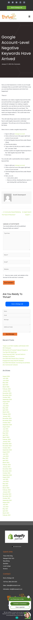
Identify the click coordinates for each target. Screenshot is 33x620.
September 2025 (7, 399)
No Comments (16, 64)
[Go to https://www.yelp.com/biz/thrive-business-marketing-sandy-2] (24, 2)
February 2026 (7, 389)
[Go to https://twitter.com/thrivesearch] (13, 2)
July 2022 (5, 479)
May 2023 (5, 458)
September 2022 (7, 475)
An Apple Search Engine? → (26, 212)
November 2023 (7, 445)
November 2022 (7, 471)
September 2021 (7, 500)
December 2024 (7, 418)
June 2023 (6, 456)
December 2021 (7, 494)
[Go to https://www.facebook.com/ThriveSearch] (20, 2)
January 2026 (6, 391)
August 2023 (6, 452)
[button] (17, 304)
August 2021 (6, 502)
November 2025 (7, 395)
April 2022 (5, 485)
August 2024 (6, 427)
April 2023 (5, 460)
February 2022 (7, 490)
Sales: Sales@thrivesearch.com (11, 585)
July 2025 (5, 403)
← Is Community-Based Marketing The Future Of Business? (11, 212)
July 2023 (5, 454)
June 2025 (6, 406)
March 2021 (6, 513)
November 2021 (7, 496)
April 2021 (5, 511)
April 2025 (5, 410)
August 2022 (6, 477)
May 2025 (5, 408)
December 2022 (7, 469)
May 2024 (5, 433)
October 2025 (6, 397)
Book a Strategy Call (8, 578)
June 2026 (6, 380)
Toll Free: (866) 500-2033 (10, 581)
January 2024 (6, 441)
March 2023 (6, 462)
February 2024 (7, 439)
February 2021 (7, 515)
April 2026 (5, 385)
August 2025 (6, 401)
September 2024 (7, 424)
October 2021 (6, 498)
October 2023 (6, 448)
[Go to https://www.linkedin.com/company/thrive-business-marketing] (16, 2)
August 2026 (6, 376)
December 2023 (7, 443)
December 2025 (7, 393)
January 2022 (6, 492)
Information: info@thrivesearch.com (12, 589)
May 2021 (5, 509)
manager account (20, 134)
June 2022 (6, 481)
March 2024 (6, 437)
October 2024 (6, 422)
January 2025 (6, 416)
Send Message (10, 334)
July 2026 (5, 378)
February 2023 (7, 464)
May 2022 (5, 483)
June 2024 (6, 431)
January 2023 (6, 467)
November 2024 (7, 420)
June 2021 (6, 506)
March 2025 (6, 412)
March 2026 (6, 387)
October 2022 (6, 473)
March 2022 (6, 488)
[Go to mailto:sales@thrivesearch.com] (9, 2)
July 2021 (5, 504)
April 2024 (5, 435)
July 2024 (5, 429)
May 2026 (5, 382)
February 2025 (7, 414)
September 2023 (7, 450)
